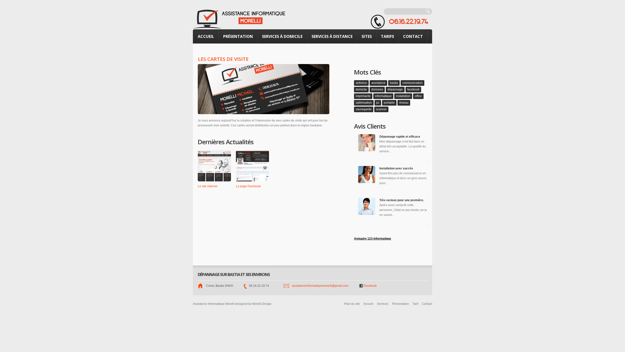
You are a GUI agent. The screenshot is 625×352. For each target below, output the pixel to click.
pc (377, 102)
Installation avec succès (396, 168)
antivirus (361, 83)
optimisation (364, 102)
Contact (413, 36)
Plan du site (352, 304)
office (418, 96)
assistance (378, 83)
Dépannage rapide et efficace (399, 136)
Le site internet (207, 186)
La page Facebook (248, 186)
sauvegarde (364, 109)
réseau (403, 102)
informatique (383, 96)
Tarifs (387, 36)
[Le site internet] (214, 165)
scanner (381, 109)
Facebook (370, 285)
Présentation (238, 36)
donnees (377, 89)
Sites (367, 36)
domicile (361, 89)
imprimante (363, 96)
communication (412, 83)
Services (382, 304)
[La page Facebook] (252, 165)
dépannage (395, 89)
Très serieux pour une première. (401, 200)
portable (389, 102)
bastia (394, 83)
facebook (413, 89)
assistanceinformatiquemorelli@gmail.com (320, 285)
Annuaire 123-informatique (372, 238)
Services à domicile (282, 36)
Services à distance (332, 36)
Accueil (206, 36)
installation (403, 96)
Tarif (415, 304)
